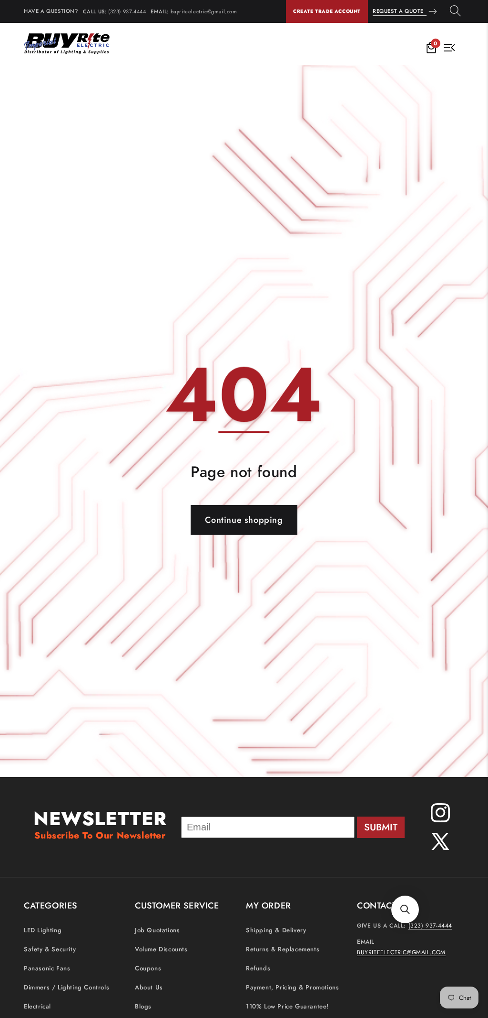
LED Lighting (42, 930)
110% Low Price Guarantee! (287, 1006)
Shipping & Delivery (276, 930)
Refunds (258, 968)
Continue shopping (244, 520)
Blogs (143, 1006)
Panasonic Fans (47, 968)
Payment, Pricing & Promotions (292, 987)
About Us (149, 987)
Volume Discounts (161, 949)
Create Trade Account (327, 11)
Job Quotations (157, 930)
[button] (405, 909)
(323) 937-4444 (127, 11)
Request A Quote (398, 11)
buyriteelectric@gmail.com (204, 11)
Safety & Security (50, 949)
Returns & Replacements (282, 949)
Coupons (148, 968)
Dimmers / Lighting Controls (66, 987)
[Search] (455, 11)
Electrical (37, 1006)
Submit (380, 827)
